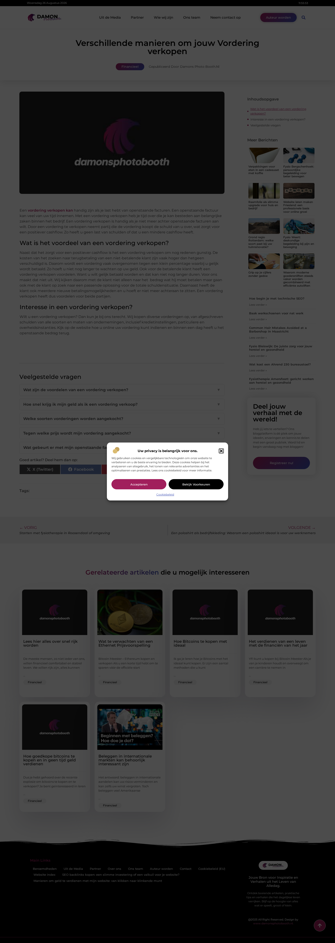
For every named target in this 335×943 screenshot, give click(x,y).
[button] (221, 451)
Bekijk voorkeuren (196, 484)
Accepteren (139, 484)
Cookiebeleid (165, 494)
